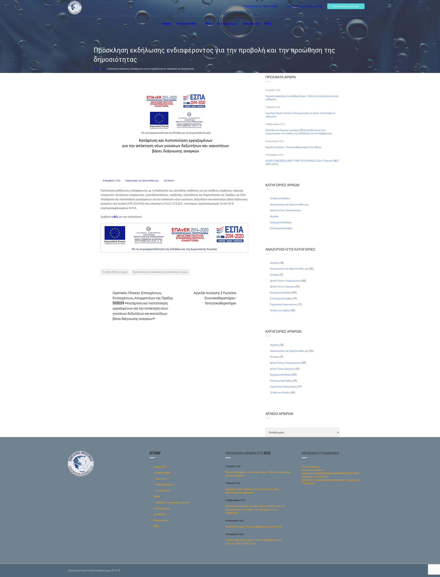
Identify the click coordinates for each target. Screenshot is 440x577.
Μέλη (208, 23)
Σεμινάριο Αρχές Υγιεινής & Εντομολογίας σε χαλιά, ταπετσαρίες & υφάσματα (300, 115)
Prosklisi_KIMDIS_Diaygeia (115, 272)
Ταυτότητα (161, 478)
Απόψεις (274, 274)
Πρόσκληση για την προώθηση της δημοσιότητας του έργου (160, 272)
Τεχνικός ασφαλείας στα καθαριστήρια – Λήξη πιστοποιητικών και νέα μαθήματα (301, 97)
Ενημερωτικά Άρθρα (281, 222)
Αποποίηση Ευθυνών (313, 469)
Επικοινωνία (251, 23)
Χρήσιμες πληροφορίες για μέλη (172, 502)
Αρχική (166, 23)
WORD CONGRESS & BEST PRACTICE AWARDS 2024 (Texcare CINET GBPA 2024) (302, 162)
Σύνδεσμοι (160, 514)
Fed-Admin (169, 180)
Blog (268, 23)
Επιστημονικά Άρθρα (281, 228)
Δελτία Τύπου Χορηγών (282, 286)
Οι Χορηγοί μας (227, 23)
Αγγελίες (274, 216)
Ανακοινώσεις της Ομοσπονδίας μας (142, 180)
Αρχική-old (160, 466)
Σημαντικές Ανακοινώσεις (283, 304)
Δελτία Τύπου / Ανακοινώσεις (285, 210)
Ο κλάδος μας (163, 490)
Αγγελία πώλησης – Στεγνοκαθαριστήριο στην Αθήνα (293, 147)
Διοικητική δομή (164, 484)
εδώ (115, 216)
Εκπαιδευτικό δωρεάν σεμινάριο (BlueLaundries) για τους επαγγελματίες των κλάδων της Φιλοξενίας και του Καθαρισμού (298, 132)
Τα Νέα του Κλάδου (280, 198)
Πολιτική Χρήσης (311, 466)
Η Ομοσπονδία (186, 23)
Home (97, 68)
